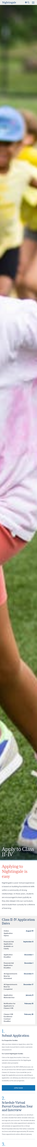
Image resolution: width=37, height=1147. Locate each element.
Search (28, 3)
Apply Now (18, 1088)
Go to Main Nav (33, 2)
